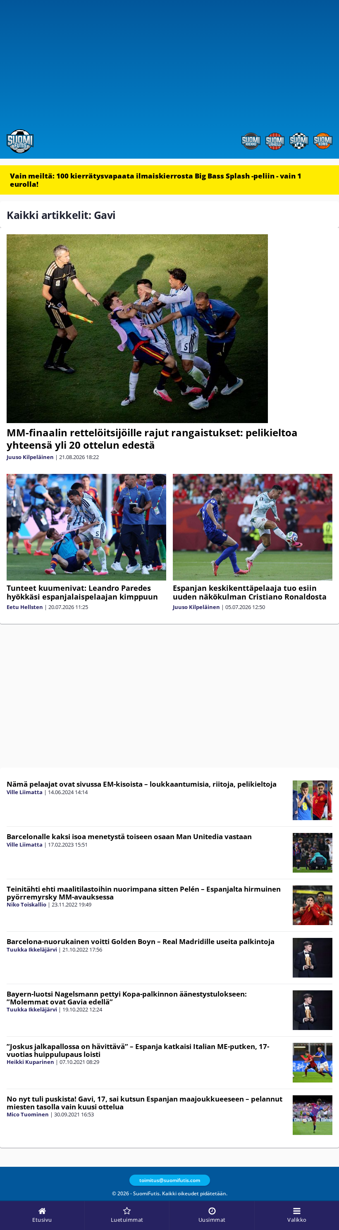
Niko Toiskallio (26, 904)
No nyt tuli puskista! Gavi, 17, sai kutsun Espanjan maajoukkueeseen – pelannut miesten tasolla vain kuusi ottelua (144, 1102)
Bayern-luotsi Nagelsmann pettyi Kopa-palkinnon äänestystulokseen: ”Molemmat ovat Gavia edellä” (127, 997)
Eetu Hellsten (25, 607)
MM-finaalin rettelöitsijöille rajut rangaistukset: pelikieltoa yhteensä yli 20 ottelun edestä (152, 439)
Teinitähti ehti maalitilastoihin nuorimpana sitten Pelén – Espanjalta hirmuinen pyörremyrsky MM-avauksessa (144, 893)
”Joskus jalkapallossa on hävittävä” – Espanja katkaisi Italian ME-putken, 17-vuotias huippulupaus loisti (138, 1050)
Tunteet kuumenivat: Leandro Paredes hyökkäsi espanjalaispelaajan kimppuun (82, 592)
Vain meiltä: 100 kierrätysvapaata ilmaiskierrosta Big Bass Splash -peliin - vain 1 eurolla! (155, 180)
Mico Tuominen (28, 1114)
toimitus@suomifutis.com (169, 1180)
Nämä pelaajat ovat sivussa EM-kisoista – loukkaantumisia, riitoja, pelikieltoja (142, 784)
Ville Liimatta (25, 792)
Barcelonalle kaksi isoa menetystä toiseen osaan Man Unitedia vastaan (129, 836)
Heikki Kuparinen (30, 1062)
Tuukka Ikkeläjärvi (32, 949)
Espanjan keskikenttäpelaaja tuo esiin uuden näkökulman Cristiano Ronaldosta (250, 592)
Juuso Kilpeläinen (30, 457)
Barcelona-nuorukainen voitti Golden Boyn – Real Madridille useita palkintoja (141, 941)
